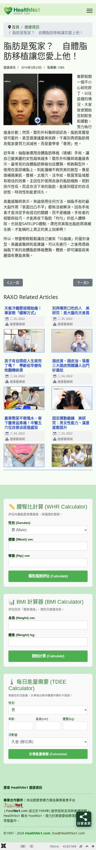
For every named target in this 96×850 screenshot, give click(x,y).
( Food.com (16, 811)
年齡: (11, 719)
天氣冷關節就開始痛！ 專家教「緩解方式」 (24, 310)
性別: (11, 703)
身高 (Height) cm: (21, 618)
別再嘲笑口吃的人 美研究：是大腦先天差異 (70, 310)
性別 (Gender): (19, 523)
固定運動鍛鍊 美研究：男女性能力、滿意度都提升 (70, 423)
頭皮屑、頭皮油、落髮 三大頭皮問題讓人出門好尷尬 (72, 365)
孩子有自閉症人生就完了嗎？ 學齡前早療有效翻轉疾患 (23, 365)
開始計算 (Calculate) (48, 656)
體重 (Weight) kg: (21, 635)
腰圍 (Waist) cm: (21, 539)
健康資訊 (9, 67)
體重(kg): (69, 719)
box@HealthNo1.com (68, 833)
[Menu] (90, 11)
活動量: (13, 734)
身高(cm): (42, 719)
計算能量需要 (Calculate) (48, 754)
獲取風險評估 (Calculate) (48, 576)
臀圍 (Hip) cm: (19, 555)
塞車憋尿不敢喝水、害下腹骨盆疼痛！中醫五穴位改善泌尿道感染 (23, 423)
